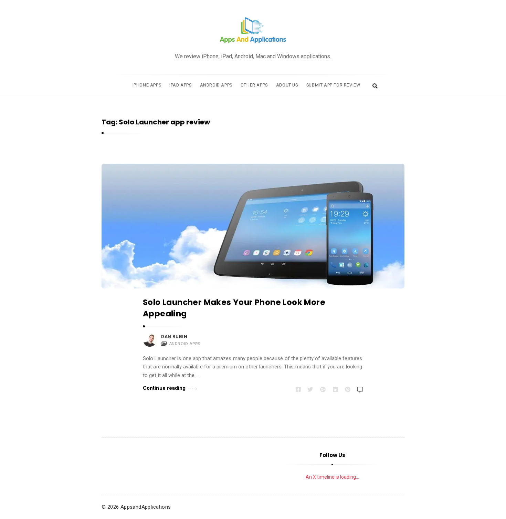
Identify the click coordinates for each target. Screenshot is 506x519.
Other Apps (254, 85)
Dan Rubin (174, 336)
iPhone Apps (147, 85)
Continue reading (164, 388)
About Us (287, 85)
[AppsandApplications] (253, 30)
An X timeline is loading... (332, 477)
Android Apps (216, 85)
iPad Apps (180, 85)
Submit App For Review (333, 85)
